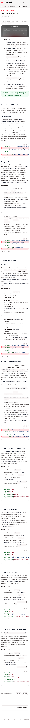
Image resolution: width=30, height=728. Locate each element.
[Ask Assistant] (26, 145)
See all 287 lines (7, 356)
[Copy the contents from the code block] (24, 145)
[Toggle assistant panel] (26, 2)
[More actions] (28, 2)
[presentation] (15, 149)
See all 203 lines (7, 157)
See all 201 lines (7, 251)
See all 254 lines (7, 439)
